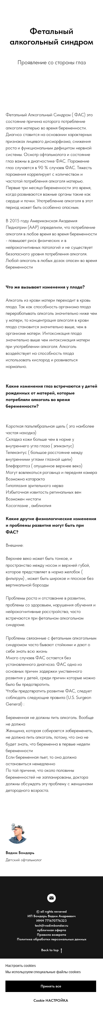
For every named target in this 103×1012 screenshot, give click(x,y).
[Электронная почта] (51, 898)
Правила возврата (51, 935)
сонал (61, 939)
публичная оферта (51, 930)
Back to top (50, 950)
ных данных (77, 939)
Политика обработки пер (37, 939)
